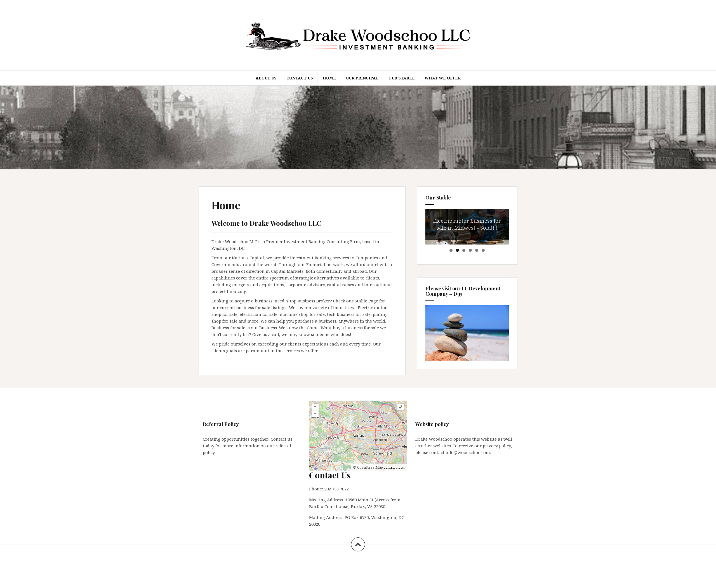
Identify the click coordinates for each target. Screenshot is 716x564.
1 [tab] (451, 250)
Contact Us (299, 78)
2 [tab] (457, 250)
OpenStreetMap (370, 467)
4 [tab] (470, 250)
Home (329, 78)
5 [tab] (476, 250)
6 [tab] (483, 250)
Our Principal (362, 78)
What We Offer (443, 78)
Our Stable (401, 78)
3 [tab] (463, 250)
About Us (266, 78)
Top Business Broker (309, 301)
